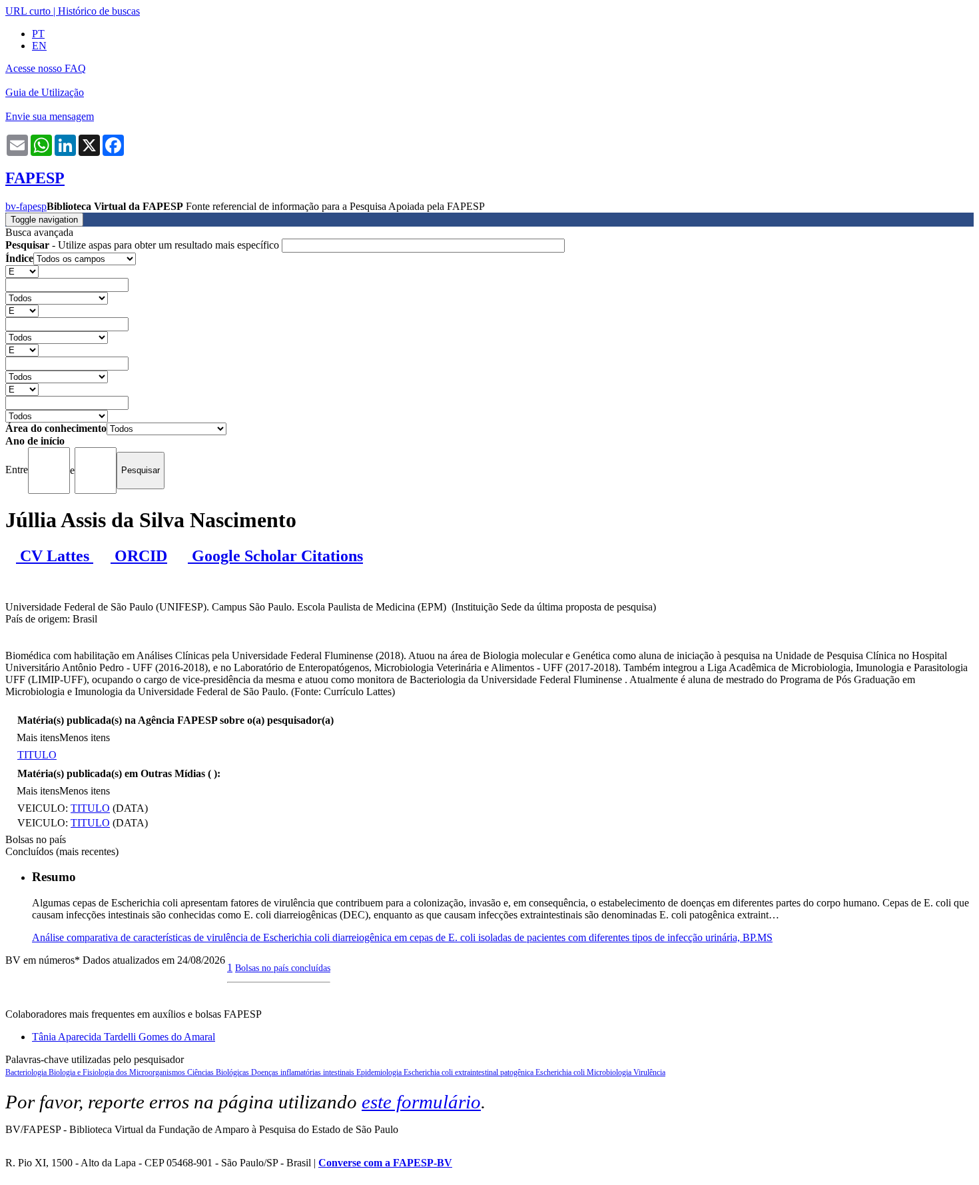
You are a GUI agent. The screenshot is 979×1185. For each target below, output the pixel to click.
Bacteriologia (27, 1072)
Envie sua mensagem (49, 116)
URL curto (28, 11)
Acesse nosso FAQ (45, 68)
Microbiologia (610, 1072)
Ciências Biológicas (219, 1072)
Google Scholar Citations (275, 556)
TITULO (37, 754)
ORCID (139, 556)
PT (38, 33)
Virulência (649, 1072)
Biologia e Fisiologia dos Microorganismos (118, 1072)
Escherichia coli (561, 1072)
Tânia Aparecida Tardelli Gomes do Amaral (123, 1036)
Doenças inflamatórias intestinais (303, 1072)
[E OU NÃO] (22, 271)
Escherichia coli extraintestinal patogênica (469, 1072)
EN (39, 45)
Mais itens (38, 737)
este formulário (421, 1101)
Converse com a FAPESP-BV (385, 1162)
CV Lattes (54, 556)
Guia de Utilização (44, 92)
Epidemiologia (380, 1072)
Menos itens (84, 737)
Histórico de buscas (99, 11)
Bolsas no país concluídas (282, 967)
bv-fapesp (26, 206)
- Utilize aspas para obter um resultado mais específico (143, 245)
